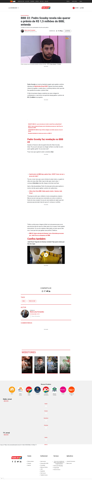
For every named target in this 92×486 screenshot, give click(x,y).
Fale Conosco (43, 473)
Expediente (42, 471)
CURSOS (37, 1)
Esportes (29, 465)
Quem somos (43, 461)
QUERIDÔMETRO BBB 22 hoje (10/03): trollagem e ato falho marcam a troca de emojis (45, 130)
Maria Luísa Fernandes (30, 30)
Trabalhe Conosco (44, 475)
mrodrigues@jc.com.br (35, 314)
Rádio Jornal (69, 463)
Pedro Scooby (32, 301)
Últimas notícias (30, 461)
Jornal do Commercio (71, 461)
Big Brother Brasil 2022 (41, 86)
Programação (56, 467)
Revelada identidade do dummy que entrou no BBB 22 (40, 133)
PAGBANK (32, 1)
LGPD (41, 469)
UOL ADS (46, 1)
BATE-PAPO (74, 1)
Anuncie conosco (57, 469)
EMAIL (81, 1)
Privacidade (42, 465)
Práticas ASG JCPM (44, 463)
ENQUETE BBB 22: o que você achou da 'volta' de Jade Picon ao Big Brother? (45, 124)
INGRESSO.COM (21, 1)
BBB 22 (23, 301)
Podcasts (29, 463)
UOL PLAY (42, 1)
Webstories (29, 352)
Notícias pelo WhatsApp (58, 465)
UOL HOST (27, 1)
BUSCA (68, 1)
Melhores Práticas (44, 467)
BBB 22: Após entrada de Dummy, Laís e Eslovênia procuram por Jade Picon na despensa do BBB (45, 127)
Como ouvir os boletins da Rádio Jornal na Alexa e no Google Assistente (59, 462)
